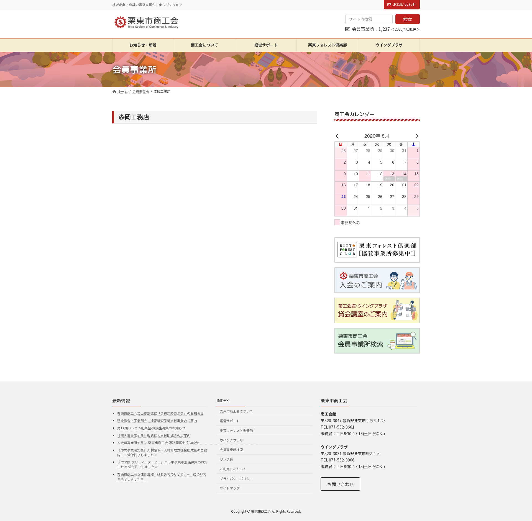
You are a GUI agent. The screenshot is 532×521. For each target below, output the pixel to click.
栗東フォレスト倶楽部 (236, 430)
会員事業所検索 (231, 449)
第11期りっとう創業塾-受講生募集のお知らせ (151, 427)
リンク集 (226, 459)
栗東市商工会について (236, 411)
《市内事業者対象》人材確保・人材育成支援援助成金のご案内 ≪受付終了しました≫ (162, 452)
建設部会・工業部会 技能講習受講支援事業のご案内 (157, 420)
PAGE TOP (515, 500)
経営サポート (230, 420)
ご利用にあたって (233, 468)
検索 (407, 19)
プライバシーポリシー (236, 478)
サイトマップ (230, 488)
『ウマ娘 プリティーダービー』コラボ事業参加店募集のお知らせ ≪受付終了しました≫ (162, 464)
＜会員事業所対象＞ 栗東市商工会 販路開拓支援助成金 (188, 442)
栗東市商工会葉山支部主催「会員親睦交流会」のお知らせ (160, 413)
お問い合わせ (404, 4)
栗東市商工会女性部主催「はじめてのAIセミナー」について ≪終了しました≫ (161, 476)
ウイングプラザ (231, 439)
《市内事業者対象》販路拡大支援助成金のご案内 (153, 435)
